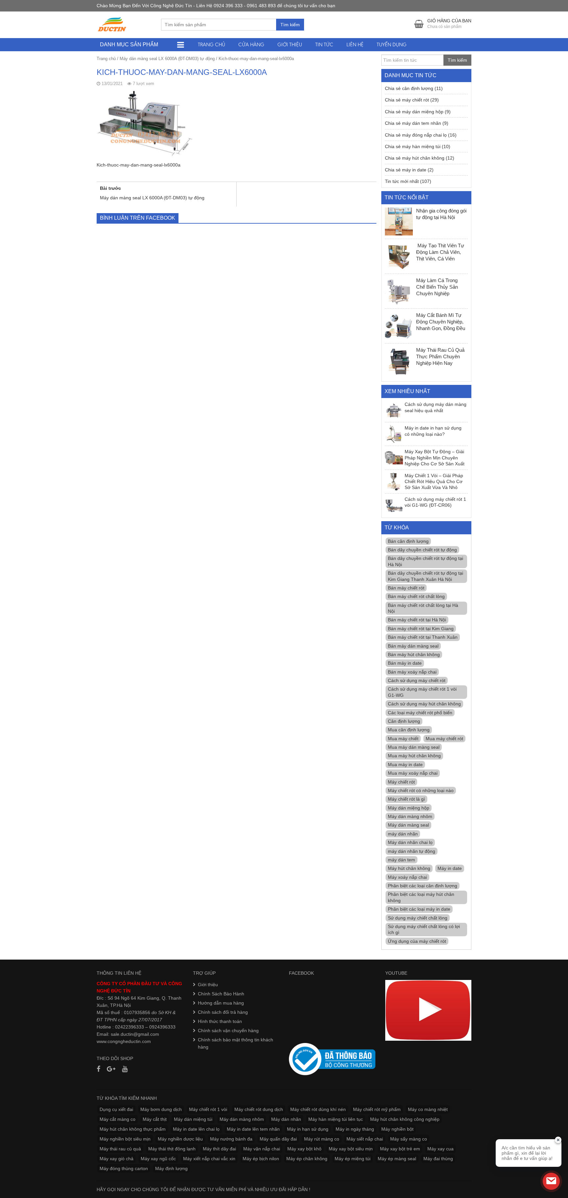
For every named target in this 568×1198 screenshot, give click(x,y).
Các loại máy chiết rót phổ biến (420, 712)
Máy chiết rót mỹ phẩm (377, 1109)
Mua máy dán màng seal (413, 747)
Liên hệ (355, 44)
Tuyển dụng (392, 44)
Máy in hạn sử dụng (307, 1129)
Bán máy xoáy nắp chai (412, 672)
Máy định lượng (171, 1168)
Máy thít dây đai (219, 1148)
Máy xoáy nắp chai (407, 877)
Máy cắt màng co (117, 1119)
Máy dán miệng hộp (408, 807)
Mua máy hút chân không (414, 755)
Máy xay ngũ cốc (158, 1158)
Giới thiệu (289, 44)
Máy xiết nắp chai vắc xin (209, 1158)
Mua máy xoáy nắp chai (413, 773)
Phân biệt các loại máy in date (419, 909)
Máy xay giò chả (116, 1158)
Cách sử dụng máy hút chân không (424, 703)
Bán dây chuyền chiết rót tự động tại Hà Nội (425, 561)
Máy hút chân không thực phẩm (133, 1129)
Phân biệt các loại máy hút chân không (421, 897)
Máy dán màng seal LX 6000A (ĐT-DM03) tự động (167, 58)
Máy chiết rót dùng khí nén (318, 1109)
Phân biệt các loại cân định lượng (422, 885)
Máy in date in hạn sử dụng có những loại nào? (433, 430)
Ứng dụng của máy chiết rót (417, 941)
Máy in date (450, 868)
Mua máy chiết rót (444, 738)
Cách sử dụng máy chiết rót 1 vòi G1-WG (422, 692)
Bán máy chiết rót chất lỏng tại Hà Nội (423, 608)
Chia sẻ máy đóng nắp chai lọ (416, 135)
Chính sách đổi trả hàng (223, 1012)
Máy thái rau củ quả (120, 1148)
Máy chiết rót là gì (406, 799)
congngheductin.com (129, 1041)
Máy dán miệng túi (193, 1119)
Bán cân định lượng (408, 541)
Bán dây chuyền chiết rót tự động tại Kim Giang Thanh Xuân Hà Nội (425, 576)
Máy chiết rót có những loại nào (421, 790)
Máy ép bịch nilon (261, 1158)
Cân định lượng (404, 721)
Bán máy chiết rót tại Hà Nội (417, 619)
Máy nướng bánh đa (231, 1139)
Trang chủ (211, 44)
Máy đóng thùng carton (124, 1168)
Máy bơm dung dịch (161, 1109)
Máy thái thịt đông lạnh (172, 1148)
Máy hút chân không (409, 868)
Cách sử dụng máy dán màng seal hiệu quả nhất (435, 407)
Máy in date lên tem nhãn (253, 1129)
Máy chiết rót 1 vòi (208, 1109)
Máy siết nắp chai (364, 1139)
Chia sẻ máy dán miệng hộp (414, 111)
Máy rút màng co (321, 1139)
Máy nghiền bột (397, 1129)
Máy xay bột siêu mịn (351, 1148)
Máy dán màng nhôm (410, 816)
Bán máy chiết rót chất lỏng (416, 596)
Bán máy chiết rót (406, 587)
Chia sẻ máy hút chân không (414, 158)
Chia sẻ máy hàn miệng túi (412, 146)
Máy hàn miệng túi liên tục (335, 1119)
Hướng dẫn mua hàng (221, 1003)
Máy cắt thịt (155, 1119)
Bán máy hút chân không (414, 654)
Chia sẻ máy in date (405, 169)
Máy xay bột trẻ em (400, 1148)
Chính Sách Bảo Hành (221, 993)
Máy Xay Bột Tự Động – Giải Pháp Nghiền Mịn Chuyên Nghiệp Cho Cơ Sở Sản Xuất (434, 457)
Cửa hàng (251, 44)
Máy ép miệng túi (352, 1158)
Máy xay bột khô (304, 1148)
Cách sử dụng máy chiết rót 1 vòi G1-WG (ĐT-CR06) (435, 502)
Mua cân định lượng (409, 729)
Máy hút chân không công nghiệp (404, 1119)
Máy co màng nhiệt (428, 1109)
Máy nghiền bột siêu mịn (125, 1139)
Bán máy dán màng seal (413, 646)
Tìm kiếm (290, 24)
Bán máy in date (405, 663)
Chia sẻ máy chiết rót (407, 99)
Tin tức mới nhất (402, 181)
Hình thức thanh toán (220, 1021)
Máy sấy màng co (408, 1139)
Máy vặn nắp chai (261, 1148)
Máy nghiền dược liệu (180, 1139)
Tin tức (324, 44)
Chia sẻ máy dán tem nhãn (413, 123)
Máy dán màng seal (408, 825)
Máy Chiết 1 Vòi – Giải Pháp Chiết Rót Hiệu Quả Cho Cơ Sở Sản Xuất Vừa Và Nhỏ (434, 481)
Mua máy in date (405, 764)
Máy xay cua (440, 1148)
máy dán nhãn (403, 833)
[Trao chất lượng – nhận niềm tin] (112, 24)
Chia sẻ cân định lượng (409, 88)
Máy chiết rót (401, 782)
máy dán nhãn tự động (411, 851)
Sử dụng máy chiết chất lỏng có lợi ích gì (424, 929)
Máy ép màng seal (397, 1158)
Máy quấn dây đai (278, 1139)
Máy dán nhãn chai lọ (410, 842)
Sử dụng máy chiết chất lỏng (417, 918)
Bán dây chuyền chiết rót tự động (422, 549)
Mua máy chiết (403, 738)
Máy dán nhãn (286, 1119)
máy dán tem (401, 859)
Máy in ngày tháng (355, 1129)
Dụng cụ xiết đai (116, 1109)
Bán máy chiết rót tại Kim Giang (421, 628)
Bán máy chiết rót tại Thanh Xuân (423, 637)
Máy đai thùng (438, 1158)
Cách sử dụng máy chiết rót (416, 680)
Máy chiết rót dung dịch (258, 1109)
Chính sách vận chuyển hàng (228, 1030)
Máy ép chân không (306, 1158)
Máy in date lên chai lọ (196, 1129)
